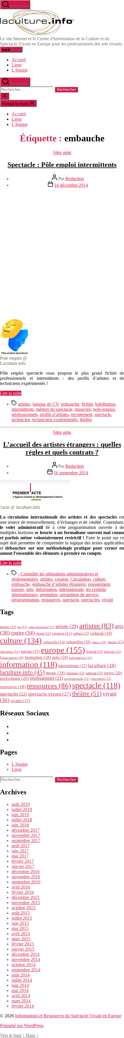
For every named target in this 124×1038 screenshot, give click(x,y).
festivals (112, 651)
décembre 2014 (26, 954)
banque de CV (46, 404)
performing (14, 678)
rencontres (101, 678)
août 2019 (21, 804)
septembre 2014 (26, 969)
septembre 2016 (26, 881)
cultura (81, 633)
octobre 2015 (23, 907)
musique (75, 673)
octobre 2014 (23, 964)
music (55, 673)
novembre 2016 (26, 876)
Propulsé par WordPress (22, 1025)
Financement (12, 657)
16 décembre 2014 (71, 185)
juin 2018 (20, 825)
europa (30, 651)
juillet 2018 (22, 819)
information (46, 589)
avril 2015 (21, 933)
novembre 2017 (26, 835)
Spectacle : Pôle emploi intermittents (62, 164)
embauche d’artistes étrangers (59, 584)
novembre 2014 (26, 959)
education (10, 651)
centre (23, 633)
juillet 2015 (22, 918)
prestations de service (79, 594)
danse (116, 642)
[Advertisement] (62, 254)
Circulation (80, 579)
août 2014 (21, 974)
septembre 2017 (26, 840)
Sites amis (62, 152)
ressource (13, 686)
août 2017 (21, 845)
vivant (107, 599)
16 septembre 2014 (71, 472)
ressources (51, 599)
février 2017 (23, 861)
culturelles (78, 642)
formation (38, 657)
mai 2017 (20, 856)
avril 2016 (21, 887)
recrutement (81, 414)
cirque (43, 633)
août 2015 (21, 912)
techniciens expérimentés (55, 419)
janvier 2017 (23, 866)
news (113, 672)
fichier (87, 404)
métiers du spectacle (54, 409)
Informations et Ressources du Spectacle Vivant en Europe (68, 1015)
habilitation (105, 404)
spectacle (103, 414)
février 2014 (23, 1006)
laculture (102, 665)
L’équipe (20, 70)
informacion (80, 657)
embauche (70, 404)
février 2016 (23, 892)
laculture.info (22, 672)
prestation (48, 594)
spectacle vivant (49, 694)
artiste (66, 626)
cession (61, 579)
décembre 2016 (26, 871)
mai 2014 (20, 990)
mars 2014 (21, 1000)
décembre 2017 (26, 830)
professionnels (24, 414)
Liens (17, 64)
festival (94, 652)
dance (99, 642)
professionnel (46, 678)
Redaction (74, 178)
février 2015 (23, 943)
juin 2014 (20, 985)
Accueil (19, 59)
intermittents (23, 409)
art (22, 627)
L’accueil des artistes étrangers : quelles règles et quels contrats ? (62, 448)
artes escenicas (41, 627)
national (94, 673)
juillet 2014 (22, 980)
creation (62, 633)
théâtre (86, 419)
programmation (25, 599)
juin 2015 (20, 923)
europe (18, 589)
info (29, 589)
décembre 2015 (26, 897)
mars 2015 (21, 938)
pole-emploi (104, 409)
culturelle (54, 642)
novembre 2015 (26, 902)
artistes (24, 404)
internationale (71, 589)
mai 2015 (20, 928)
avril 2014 (21, 995)
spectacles (90, 599)
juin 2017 (20, 850)
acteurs (8, 627)
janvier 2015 (23, 949)
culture (99, 579)
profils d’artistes (54, 414)
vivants (20, 700)
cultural (101, 633)
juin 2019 (20, 814)
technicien (21, 419)
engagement (99, 584)
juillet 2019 (22, 809)
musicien (83, 409)
